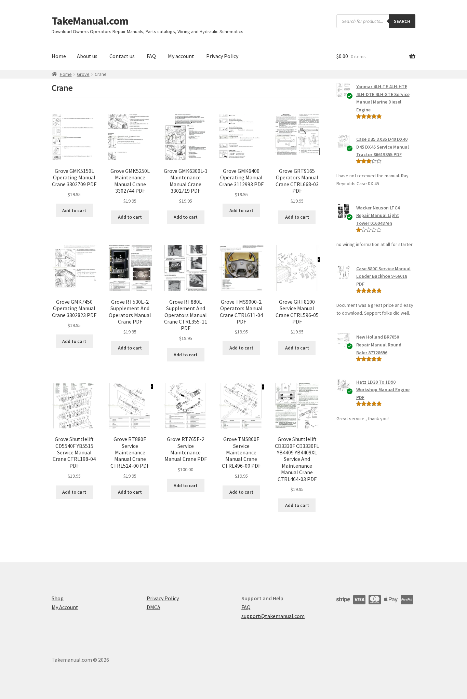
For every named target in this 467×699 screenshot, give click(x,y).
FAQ (151, 56)
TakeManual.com (90, 21)
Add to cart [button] (74, 210)
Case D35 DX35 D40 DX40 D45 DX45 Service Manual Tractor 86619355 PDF (382, 146)
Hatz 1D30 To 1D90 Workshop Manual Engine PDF (383, 389)
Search (402, 21)
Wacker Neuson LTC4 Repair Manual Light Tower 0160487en (378, 215)
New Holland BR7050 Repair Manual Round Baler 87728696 (378, 344)
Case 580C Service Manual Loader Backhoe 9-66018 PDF (383, 276)
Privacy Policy (222, 56)
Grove (83, 74)
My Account (65, 607)
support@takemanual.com (273, 616)
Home (59, 56)
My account (181, 56)
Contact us (122, 56)
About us (87, 56)
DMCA (153, 607)
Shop (58, 598)
